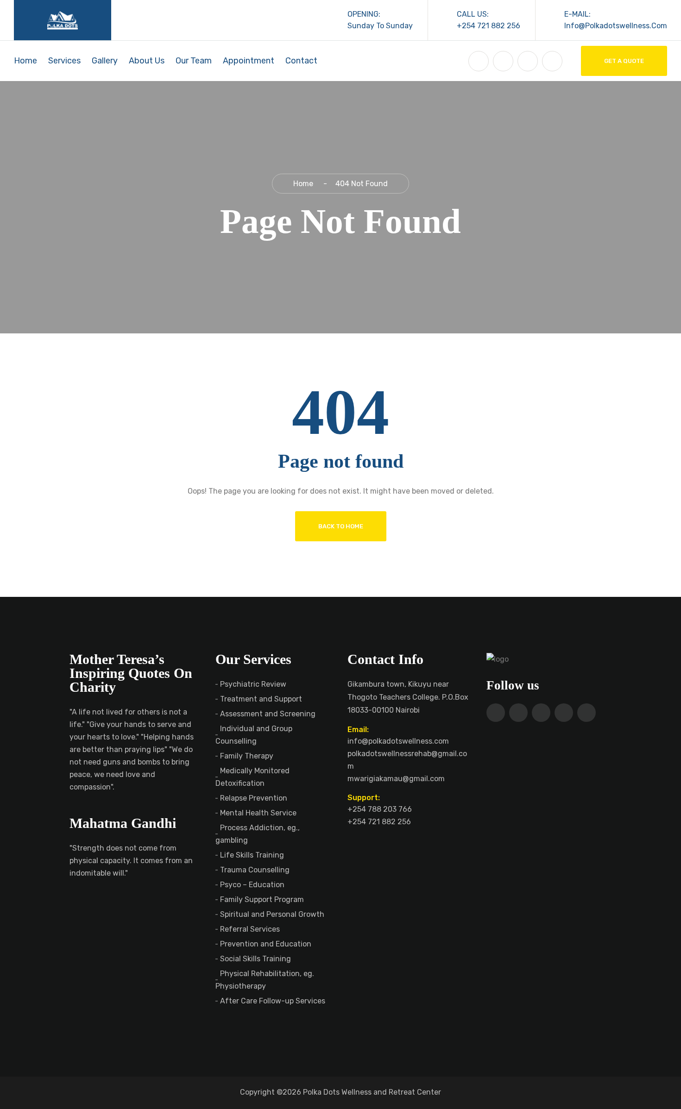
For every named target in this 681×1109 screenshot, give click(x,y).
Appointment (248, 61)
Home (25, 61)
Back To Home (340, 526)
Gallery (105, 61)
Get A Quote (624, 60)
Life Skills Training (252, 855)
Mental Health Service (258, 812)
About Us (146, 61)
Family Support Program (262, 899)
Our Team (194, 61)
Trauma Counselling (255, 869)
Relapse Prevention (253, 798)
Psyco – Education (252, 884)
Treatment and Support (261, 699)
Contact (301, 61)
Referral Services (250, 929)
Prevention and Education (265, 944)
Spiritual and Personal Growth (272, 914)
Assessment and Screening (267, 713)
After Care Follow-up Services (272, 1000)
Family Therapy (246, 756)
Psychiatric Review (253, 684)
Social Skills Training (255, 958)
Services (64, 61)
